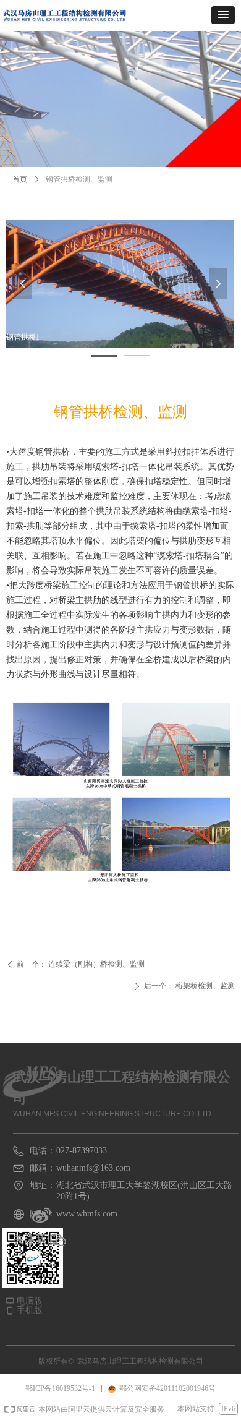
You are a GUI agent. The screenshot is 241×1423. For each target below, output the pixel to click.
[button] (223, 15)
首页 (19, 179)
